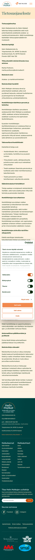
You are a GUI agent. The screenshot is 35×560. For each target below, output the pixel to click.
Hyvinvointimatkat (7, 448)
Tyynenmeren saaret (24, 467)
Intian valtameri (22, 456)
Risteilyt (4, 470)
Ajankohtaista (6, 524)
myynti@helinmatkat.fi (8, 418)
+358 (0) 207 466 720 (11, 422)
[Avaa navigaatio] (31, 3)
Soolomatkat (5, 478)
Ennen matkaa (16, 524)
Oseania (20, 464)
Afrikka (20, 448)
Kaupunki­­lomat (6, 456)
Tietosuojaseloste (27, 524)
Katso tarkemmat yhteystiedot (11, 434)
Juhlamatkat (5, 454)
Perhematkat (6, 464)
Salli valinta (17, 310)
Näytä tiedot (25, 299)
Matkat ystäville (6, 462)
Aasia (19, 445)
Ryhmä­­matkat (6, 473)
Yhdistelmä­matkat (7, 481)
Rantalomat (5, 467)
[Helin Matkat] (7, 3)
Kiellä (17, 316)
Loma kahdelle (6, 459)
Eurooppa (20, 454)
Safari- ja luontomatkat (9, 475)
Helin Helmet (5, 445)
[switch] (30, 280)
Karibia (20, 459)
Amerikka (20, 451)
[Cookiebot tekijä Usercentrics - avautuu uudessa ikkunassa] (25, 243)
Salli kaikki (17, 305)
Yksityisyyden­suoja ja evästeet (17, 528)
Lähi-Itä (20, 462)
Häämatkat (5, 451)
